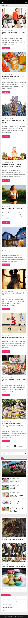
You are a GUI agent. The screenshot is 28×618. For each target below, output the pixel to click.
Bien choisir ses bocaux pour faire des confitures (13, 77)
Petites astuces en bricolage (10, 601)
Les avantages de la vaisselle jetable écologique (17, 502)
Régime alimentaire (7, 537)
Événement (6, 598)
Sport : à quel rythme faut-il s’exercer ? (13, 33)
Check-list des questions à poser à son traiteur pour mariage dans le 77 (17, 495)
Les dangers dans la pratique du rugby (14, 471)
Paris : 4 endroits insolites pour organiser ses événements (17, 510)
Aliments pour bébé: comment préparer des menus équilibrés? (11, 165)
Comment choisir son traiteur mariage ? (14, 380)
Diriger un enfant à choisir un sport (13, 337)
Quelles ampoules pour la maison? (12, 251)
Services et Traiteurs (7, 563)
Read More (6, 48)
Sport (14, 466)
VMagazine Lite (19, 616)
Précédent (8, 446)
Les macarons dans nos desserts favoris (16, 480)
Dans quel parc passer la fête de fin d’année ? (13, 121)
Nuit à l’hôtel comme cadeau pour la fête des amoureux (13, 294)
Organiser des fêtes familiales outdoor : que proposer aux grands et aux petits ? (13, 425)
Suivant (20, 446)
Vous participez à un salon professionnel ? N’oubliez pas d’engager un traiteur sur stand (13, 565)
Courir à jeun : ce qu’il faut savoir (12, 208)
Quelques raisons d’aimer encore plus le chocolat (12, 540)
